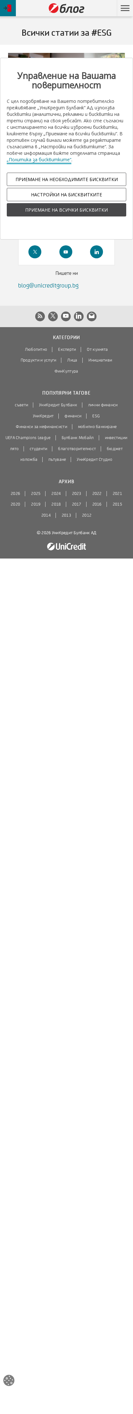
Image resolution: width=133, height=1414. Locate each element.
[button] (125, 8)
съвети (21, 405)
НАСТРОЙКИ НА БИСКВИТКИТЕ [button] (66, 194)
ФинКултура (66, 371)
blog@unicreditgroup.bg (48, 285)
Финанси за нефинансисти (41, 426)
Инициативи (100, 360)
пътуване (57, 459)
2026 (15, 493)
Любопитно (36, 349)
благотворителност (77, 448)
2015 (117, 504)
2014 (46, 515)
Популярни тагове (66, 393)
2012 (86, 515)
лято (14, 448)
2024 (56, 493)
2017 (76, 504)
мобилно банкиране (97, 426)
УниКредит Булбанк (58, 405)
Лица (72, 360)
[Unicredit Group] (66, 547)
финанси (73, 416)
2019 (35, 504)
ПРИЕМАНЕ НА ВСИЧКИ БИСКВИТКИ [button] (66, 210)
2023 (76, 493)
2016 (97, 504)
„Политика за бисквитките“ (39, 159)
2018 (56, 504)
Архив (66, 482)
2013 (66, 515)
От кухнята (97, 349)
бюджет (115, 448)
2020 (15, 504)
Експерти (67, 349)
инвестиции (116, 437)
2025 (35, 493)
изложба (28, 459)
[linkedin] (96, 251)
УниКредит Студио (94, 459)
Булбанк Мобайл (78, 437)
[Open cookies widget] (9, 1381)
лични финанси (103, 405)
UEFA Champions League (28, 437)
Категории (66, 338)
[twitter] (34, 251)
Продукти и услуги (38, 360)
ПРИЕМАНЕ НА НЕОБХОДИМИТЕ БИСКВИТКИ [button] (66, 179)
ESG (96, 416)
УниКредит (43, 416)
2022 (97, 493)
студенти (38, 448)
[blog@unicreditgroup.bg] (92, 316)
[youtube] (65, 251)
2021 (117, 493)
